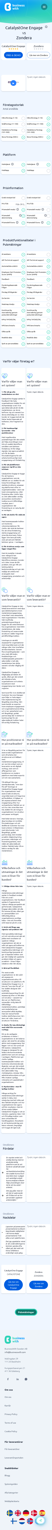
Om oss (8, 1397)
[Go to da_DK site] (34, 1513)
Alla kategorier (11, 1492)
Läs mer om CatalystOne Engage (13, 1284)
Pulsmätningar (26, 1312)
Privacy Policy (11, 1414)
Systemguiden (11, 1484)
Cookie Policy (11, 1431)
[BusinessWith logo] (15, 7)
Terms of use (10, 1422)
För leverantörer (12, 1449)
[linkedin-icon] (17, 1379)
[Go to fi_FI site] (14, 1521)
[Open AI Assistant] (26, 1379)
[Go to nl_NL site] (22, 1521)
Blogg (7, 1475)
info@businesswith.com (15, 1352)
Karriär (8, 1405)
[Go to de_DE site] (26, 1513)
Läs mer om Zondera (38, 55)
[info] (46, 27)
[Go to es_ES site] (42, 1513)
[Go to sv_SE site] (10, 1513)
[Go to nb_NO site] (30, 1521)
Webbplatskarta (12, 1501)
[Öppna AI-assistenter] (40, 1520)
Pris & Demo (13, 55)
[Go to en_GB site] (18, 1513)
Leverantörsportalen (14, 1457)
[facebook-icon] (8, 1379)
